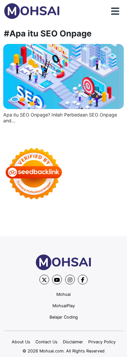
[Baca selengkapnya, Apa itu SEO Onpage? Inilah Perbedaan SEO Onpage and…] (63, 76)
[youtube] (57, 279)
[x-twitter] (44, 279)
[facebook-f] (83, 279)
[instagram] (70, 279)
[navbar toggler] (115, 11)
